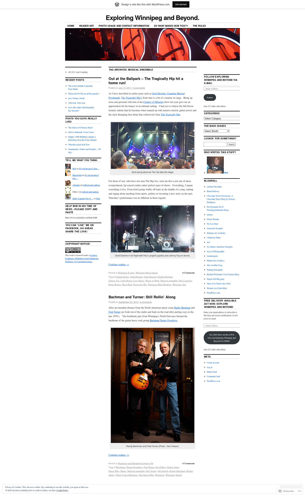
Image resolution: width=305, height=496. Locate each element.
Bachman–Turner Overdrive (129, 467)
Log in (209, 367)
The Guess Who (146, 475)
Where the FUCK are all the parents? (83, 93)
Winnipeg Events (126, 272)
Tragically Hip (140, 284)
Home (70, 25)
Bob (74, 168)
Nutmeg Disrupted (214, 269)
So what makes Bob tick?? (171, 25)
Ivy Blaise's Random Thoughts (220, 246)
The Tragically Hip (170, 114)
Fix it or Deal (212, 223)
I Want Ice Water (214, 237)
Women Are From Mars (217, 288)
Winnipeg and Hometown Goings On (135, 463)
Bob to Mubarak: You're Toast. (81, 132)
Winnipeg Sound (174, 475)
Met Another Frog (214, 265)
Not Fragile (163, 471)
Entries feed (212, 371)
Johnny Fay (114, 280)
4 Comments (188, 272)
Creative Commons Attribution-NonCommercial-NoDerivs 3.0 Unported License (82, 258)
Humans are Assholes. (216, 232)
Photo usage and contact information (124, 25)
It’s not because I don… (89, 168)
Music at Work (152, 280)
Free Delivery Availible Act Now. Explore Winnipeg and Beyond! (220, 304)
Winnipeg (160, 475)
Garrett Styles (122, 276)
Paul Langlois (185, 280)
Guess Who (114, 471)
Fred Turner (115, 312)
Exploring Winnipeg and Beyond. (152, 17)
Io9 (208, 242)
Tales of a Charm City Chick (219, 283)
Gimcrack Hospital (215, 228)
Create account (213, 362)
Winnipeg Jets (179, 284)
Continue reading (119, 264)
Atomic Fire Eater (214, 186)
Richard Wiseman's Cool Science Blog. (223, 274)
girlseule (76, 185)
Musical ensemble (169, 280)
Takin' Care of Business (127, 475)
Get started (181, 4)
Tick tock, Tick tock (76, 102)
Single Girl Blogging (215, 278)
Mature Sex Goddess (216, 260)
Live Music (138, 280)
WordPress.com (213, 292)
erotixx (210, 214)
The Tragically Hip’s (131, 97)
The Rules (199, 25)
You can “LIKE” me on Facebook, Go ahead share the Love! (79, 228)
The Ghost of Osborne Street (80, 127)
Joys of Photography (215, 251)
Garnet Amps (173, 467)
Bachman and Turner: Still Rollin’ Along (142, 296)
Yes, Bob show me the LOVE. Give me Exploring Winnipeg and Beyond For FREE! (222, 337)
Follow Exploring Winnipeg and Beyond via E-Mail (220, 80)
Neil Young (151, 471)
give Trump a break (76, 98)
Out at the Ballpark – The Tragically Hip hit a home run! (146, 80)
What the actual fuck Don (78, 144)
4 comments (139, 87)
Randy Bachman (182, 307)
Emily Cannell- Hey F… (83, 198)
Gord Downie (136, 276)
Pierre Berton (115, 284)
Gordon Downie (165, 276)
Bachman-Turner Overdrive (163, 320)
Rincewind (77, 175)
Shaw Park (127, 284)
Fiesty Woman (213, 219)
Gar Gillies (161, 467)
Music (123, 471)
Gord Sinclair (150, 276)
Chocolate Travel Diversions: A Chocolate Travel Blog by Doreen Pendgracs (221, 199)
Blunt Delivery (213, 191)
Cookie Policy (62, 490)
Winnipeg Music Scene (147, 272)
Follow (210, 97)
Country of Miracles (153, 102)
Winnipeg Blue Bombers (160, 284)
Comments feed (213, 376)
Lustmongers (212, 255)
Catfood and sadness (91, 185)
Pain (98, 198)
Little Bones (126, 280)
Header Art (86, 25)
